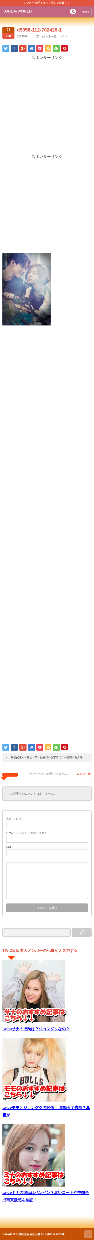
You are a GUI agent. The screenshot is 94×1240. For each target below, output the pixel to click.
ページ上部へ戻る (88, 1234)
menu (85, 11)
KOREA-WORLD (17, 11)
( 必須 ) (14, 818)
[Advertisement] (47, 107)
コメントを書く (49, 36)
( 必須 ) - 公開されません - (27, 832)
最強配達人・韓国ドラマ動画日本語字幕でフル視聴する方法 (46, 757)
